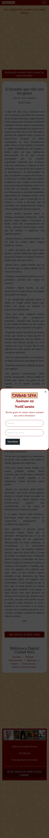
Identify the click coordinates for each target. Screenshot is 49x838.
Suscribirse (12, 442)
